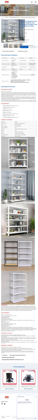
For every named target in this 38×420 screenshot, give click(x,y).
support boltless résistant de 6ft (8, 357)
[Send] (35, 418)
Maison (2, 17)
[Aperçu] (6, 397)
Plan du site (8, 416)
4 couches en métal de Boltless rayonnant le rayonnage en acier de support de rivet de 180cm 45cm (9, 386)
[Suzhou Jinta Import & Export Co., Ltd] (6, 2)
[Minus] (35, 396)
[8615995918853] (2, 403)
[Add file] (18, 418)
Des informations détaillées (8, 51)
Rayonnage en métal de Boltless (14, 17)
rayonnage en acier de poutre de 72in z (17, 355)
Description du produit (23, 51)
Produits (6, 17)
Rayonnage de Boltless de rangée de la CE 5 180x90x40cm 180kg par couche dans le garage (28, 386)
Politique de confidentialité (3, 417)
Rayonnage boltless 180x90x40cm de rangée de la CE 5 (13, 359)
